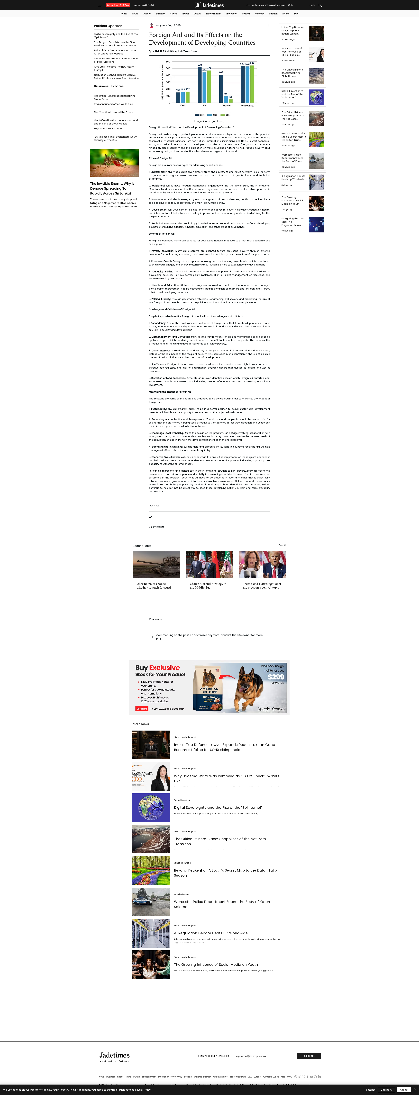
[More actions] (268, 25)
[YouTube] (311, 1076)
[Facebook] (307, 1076)
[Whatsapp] (295, 1076)
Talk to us (124, 1061)
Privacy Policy (143, 1089)
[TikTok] (299, 1076)
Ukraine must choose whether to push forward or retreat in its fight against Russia (156, 585)
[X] (303, 1076)
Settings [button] (370, 1089)
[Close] (415, 1089)
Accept (404, 1089)
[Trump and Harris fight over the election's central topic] (262, 564)
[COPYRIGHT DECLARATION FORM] (320, 5)
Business (154, 505)
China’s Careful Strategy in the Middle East (208, 585)
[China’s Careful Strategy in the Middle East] (209, 564)
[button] (100, 5)
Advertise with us (107, 1061)
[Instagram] (315, 1076)
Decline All (386, 1089)
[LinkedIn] (319, 1076)
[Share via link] (150, 516)
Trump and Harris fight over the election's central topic (262, 585)
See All (282, 545)
